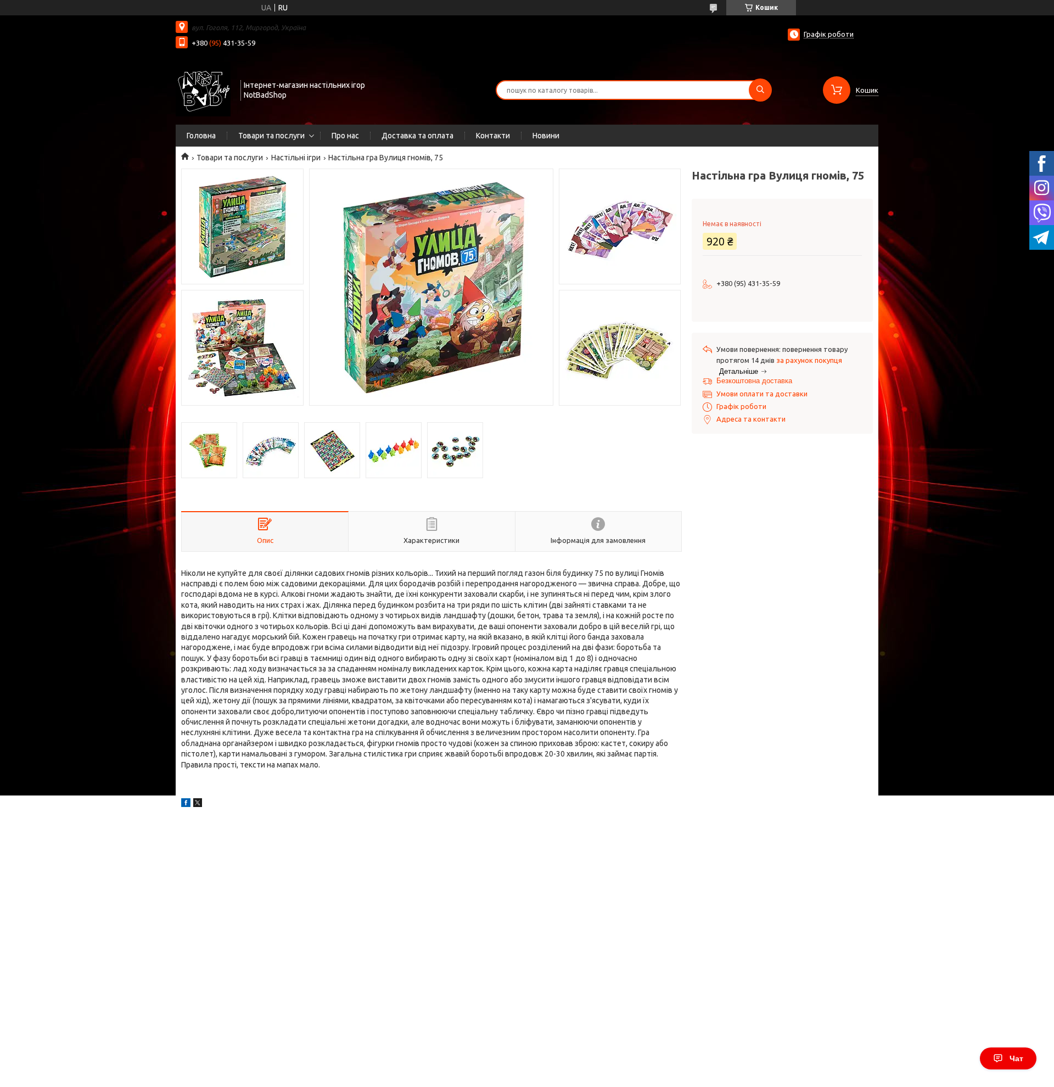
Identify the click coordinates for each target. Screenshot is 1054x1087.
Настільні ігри (296, 157)
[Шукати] (760, 90)
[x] (197, 804)
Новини (545, 135)
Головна (201, 135)
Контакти (493, 135)
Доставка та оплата (417, 135)
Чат (1016, 1058)
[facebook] (185, 804)
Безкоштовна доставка (754, 381)
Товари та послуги (271, 135)
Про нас (345, 135)
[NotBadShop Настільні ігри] (203, 88)
